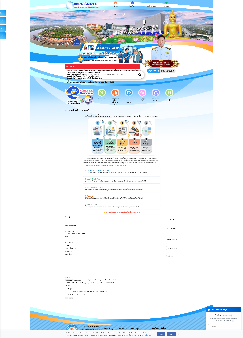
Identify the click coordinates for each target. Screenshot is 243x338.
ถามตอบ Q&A (128, 99)
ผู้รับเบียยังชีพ (155, 99)
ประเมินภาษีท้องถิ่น (169, 99)
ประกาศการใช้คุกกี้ (124, 335)
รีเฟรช (75, 291)
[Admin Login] (233, 321)
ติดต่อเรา (163, 328)
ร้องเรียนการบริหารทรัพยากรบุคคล (102, 101)
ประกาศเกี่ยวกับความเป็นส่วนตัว (142, 335)
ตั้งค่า (161, 334)
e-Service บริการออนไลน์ (115, 100)
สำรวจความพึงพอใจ (142, 99)
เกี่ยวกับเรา (155, 328)
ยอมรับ (171, 334)
